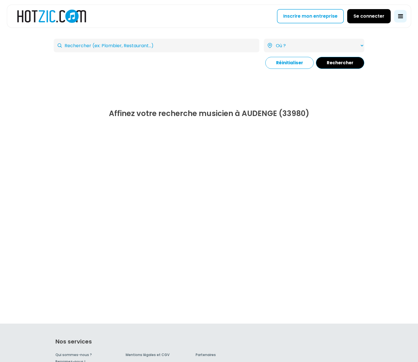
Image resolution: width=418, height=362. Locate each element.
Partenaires (206, 354)
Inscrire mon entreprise (310, 16)
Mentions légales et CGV (147, 354)
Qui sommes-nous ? (73, 354)
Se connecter (368, 16)
